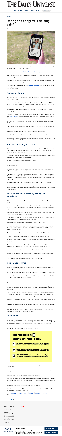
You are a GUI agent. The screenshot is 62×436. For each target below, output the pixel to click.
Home (14, 10)
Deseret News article (34, 85)
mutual (25, 393)
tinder (26, 395)
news (40, 395)
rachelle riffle (14, 395)
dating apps (20, 393)
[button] (60, 428)
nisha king (31, 393)
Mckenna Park (11, 27)
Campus (20, 10)
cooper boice (13, 393)
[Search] (49, 11)
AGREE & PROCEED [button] (51, 432)
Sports (32, 10)
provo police (44, 393)
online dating (37, 393)
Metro (26, 10)
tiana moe (20, 395)
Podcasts (9, 16)
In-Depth (38, 10)
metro (36, 395)
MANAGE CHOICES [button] (51, 428)
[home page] (31, 5)
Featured (31, 395)
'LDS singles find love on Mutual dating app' (32, 72)
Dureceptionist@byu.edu (9, 423)
